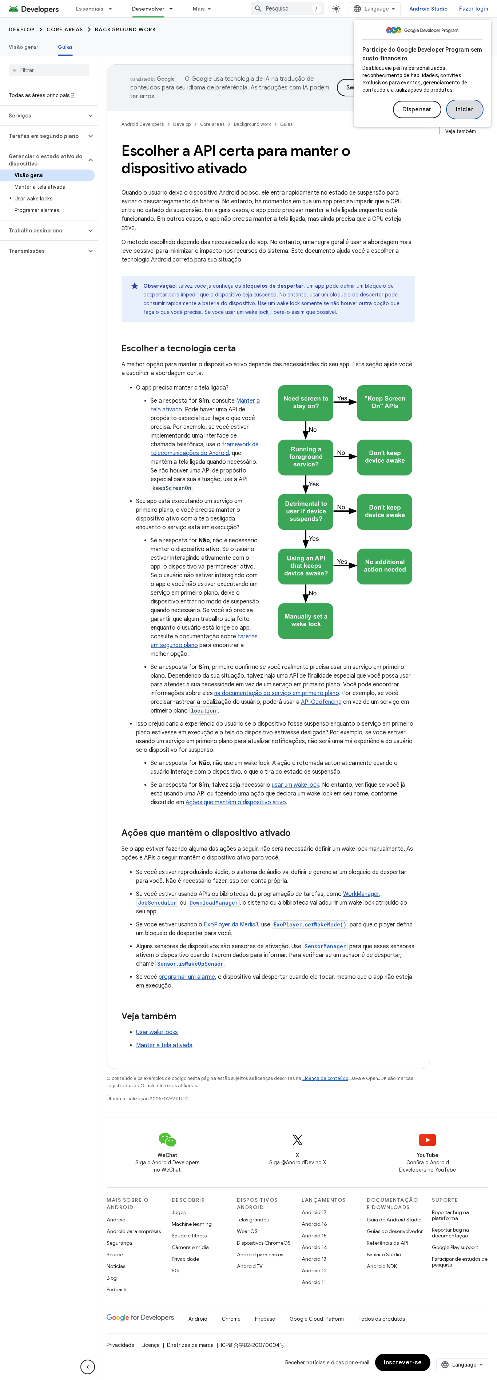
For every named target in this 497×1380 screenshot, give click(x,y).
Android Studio (428, 8)
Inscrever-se (403, 1362)
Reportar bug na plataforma (450, 1215)
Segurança (119, 1243)
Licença (151, 1345)
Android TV (250, 1266)
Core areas (65, 29)
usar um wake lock (295, 785)
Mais (199, 8)
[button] (43, 115)
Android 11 (314, 1282)
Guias (65, 47)
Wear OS (247, 1231)
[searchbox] (49, 70)
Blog (112, 1278)
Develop (22, 29)
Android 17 (314, 1212)
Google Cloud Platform (317, 1319)
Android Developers (143, 124)
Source (115, 1254)
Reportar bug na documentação (450, 1233)
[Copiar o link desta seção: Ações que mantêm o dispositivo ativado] (298, 833)
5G (175, 1270)
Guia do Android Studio (394, 1219)
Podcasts (117, 1289)
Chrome (231, 1319)
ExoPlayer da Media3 (231, 924)
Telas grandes (253, 1219)
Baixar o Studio (384, 1254)
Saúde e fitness (189, 1235)
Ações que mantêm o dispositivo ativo (236, 802)
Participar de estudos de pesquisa (460, 1262)
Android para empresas (134, 1231)
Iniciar (465, 109)
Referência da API (387, 1243)
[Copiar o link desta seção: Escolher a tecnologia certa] (243, 349)
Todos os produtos (381, 1319)
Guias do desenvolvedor (395, 1231)
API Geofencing (321, 702)
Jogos (179, 1212)
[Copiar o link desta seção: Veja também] (183, 1017)
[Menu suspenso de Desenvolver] (174, 8)
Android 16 (314, 1224)
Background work (125, 29)
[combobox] (287, 8)
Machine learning (192, 1224)
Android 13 (314, 1259)
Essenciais (90, 8)
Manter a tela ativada (164, 1045)
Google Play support (455, 1247)
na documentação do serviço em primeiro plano (276, 693)
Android (116, 1219)
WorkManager (361, 894)
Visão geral (23, 47)
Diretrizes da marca (190, 1345)
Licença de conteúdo (325, 1078)
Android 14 (314, 1247)
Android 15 (314, 1235)
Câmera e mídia (190, 1247)
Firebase (265, 1319)
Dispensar (417, 109)
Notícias (116, 1266)
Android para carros (260, 1254)
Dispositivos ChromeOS (264, 1243)
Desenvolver (148, 8)
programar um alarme (187, 977)
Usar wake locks (157, 1032)
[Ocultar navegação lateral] (87, 1367)
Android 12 (314, 1270)
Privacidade (185, 1259)
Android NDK (382, 1266)
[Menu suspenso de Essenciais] (113, 8)
